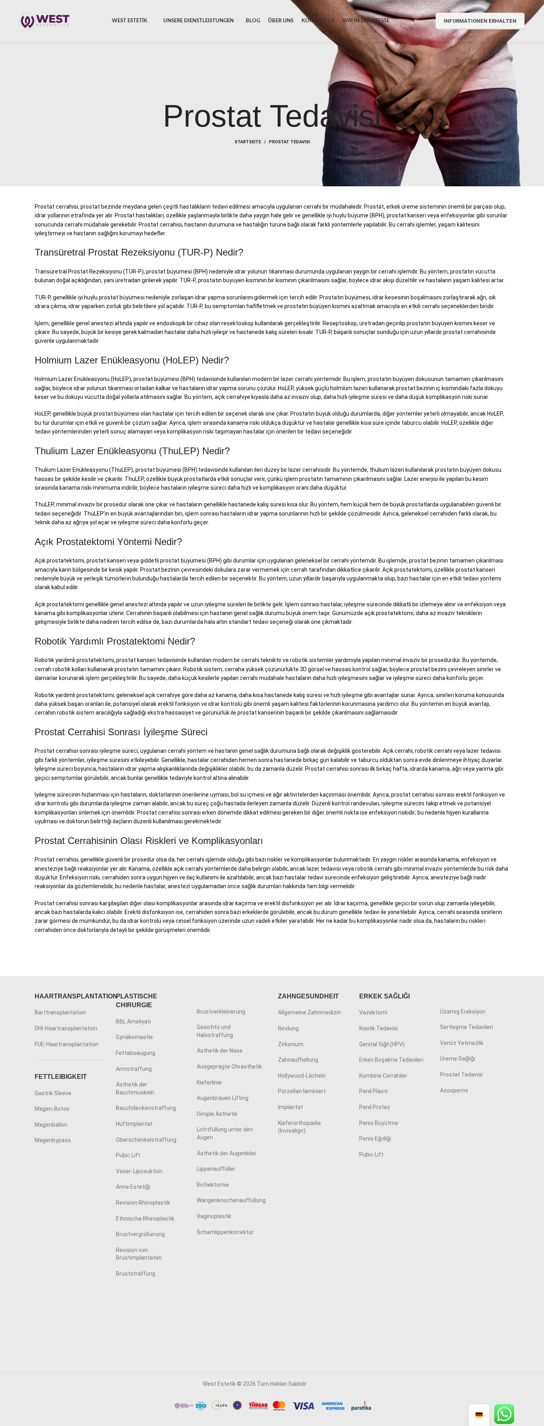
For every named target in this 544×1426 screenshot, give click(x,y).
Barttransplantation (60, 1012)
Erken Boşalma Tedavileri (391, 1060)
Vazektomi (373, 1012)
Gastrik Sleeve (53, 1093)
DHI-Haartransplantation (66, 1028)
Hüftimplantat (134, 1124)
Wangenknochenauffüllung (231, 1200)
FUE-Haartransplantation (66, 1044)
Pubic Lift (128, 1155)
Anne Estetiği (133, 1187)
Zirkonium (290, 1044)
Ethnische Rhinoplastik (145, 1218)
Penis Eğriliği (375, 1138)
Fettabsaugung (135, 1053)
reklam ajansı (325, 1384)
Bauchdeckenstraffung (146, 1108)
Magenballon (51, 1124)
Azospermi (454, 1090)
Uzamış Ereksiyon (462, 1011)
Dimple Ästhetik (217, 1114)
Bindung (288, 1028)
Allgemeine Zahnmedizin (309, 1012)
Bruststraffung (135, 1273)
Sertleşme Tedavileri (466, 1027)
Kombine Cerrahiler (383, 1075)
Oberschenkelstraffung (146, 1140)
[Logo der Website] (44, 20)
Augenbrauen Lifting (223, 1098)
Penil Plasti (373, 1091)
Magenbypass (53, 1140)
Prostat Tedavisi (461, 1074)
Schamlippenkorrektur (225, 1232)
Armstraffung (134, 1069)
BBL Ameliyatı (133, 1021)
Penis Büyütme (378, 1123)
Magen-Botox (52, 1109)
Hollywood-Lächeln (302, 1075)
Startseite (248, 142)
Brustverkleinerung (221, 1011)
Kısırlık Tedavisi (378, 1028)
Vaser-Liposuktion (139, 1171)
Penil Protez (374, 1107)
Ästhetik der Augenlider (226, 1153)
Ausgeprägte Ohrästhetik (229, 1066)
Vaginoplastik (214, 1216)
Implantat (290, 1107)
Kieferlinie (209, 1082)
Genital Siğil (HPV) (382, 1044)
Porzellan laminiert (302, 1091)
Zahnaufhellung (298, 1060)
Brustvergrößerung (140, 1234)
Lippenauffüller (216, 1169)
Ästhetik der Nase (220, 1050)
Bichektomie (213, 1185)
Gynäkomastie (134, 1037)
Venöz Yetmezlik (461, 1043)
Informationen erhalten (480, 21)
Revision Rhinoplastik (143, 1202)
